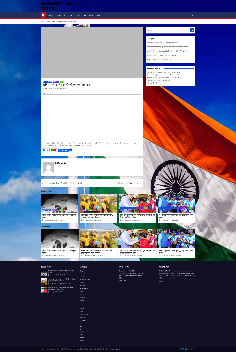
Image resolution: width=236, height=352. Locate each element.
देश (65, 15)
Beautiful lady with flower (163, 80)
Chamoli (82, 274)
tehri (81, 312)
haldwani (82, 294)
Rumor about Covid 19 (172, 75)
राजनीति (78, 15)
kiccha (82, 300)
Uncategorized (47, 81)
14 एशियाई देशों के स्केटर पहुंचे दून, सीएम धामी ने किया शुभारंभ (162, 55)
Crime (43, 210)
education (123, 208)
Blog (81, 271)
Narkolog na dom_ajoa (154, 72)
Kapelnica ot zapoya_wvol (155, 75)
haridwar (82, 297)
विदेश (71, 15)
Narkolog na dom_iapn (154, 77)
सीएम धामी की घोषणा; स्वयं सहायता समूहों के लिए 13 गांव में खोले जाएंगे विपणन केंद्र (167, 51)
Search (192, 30)
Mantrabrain (118, 349)
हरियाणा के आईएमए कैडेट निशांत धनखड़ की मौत (159, 60)
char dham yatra (85, 280)
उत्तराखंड (50, 15)
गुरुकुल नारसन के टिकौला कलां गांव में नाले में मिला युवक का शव (162, 42)
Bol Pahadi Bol (63, 88)
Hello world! (159, 83)
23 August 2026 (48, 220)
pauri (81, 306)
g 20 (81, 291)
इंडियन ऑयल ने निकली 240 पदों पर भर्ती (128, 183)
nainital (82, 303)
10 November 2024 (50, 88)
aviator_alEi (150, 83)
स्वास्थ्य (98, 15)
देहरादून (59, 15)
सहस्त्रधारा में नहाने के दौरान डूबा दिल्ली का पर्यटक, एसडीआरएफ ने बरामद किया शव (167, 47)
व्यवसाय (91, 15)
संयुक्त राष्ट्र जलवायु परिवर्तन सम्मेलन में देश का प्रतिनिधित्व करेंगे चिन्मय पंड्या (64, 183)
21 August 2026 (126, 220)
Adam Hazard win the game (171, 72)
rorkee (49, 210)
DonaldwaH (150, 80)
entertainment (131, 208)
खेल (85, 15)
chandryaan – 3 (84, 277)
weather (82, 317)
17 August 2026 (165, 220)
